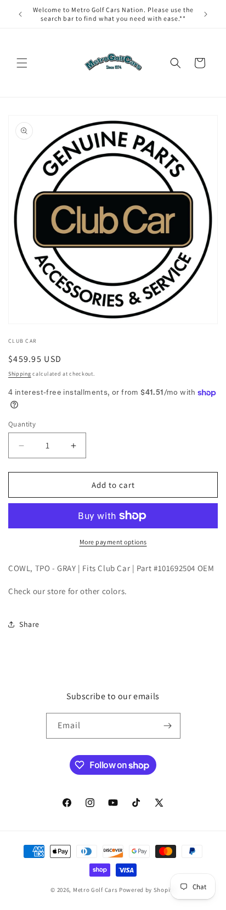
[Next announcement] (206, 14)
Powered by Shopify (147, 890)
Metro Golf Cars (95, 890)
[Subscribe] (168, 726)
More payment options (113, 542)
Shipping (19, 373)
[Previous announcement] (20, 14)
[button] (22, 63)
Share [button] (29, 624)
